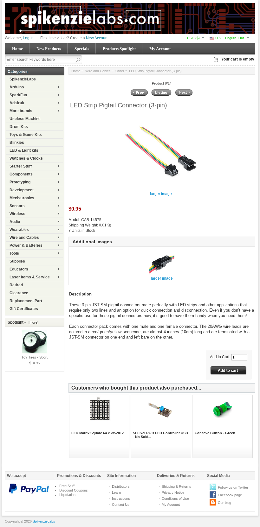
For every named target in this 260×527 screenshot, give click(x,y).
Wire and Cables (24, 237)
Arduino (17, 87)
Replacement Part (26, 301)
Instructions (121, 498)
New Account (97, 38)
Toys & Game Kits (26, 134)
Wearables (19, 229)
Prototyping (20, 182)
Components (21, 174)
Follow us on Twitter (233, 487)
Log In (28, 38)
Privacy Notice (173, 492)
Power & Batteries (26, 245)
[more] (32, 322)
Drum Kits (19, 126)
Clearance (19, 293)
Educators (19, 269)
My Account (160, 48)
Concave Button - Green (215, 433)
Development (22, 190)
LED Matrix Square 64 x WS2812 (97, 433)
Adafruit (17, 103)
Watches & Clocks (26, 158)
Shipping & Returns (176, 486)
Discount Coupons (73, 490)
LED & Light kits (24, 150)
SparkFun (18, 95)
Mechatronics (22, 198)
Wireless (17, 214)
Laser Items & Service (30, 277)
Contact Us (120, 504)
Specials (82, 48)
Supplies (17, 261)
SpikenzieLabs (23, 79)
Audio (15, 221)
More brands (21, 111)
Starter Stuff (21, 166)
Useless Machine (25, 119)
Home (17, 48)
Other (119, 71)
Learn (116, 492)
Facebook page (230, 495)
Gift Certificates (24, 309)
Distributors (121, 486)
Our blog (224, 503)
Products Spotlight (119, 48)
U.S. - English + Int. (229, 38)
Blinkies (17, 142)
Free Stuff (67, 486)
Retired (16, 285)
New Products (48, 48)
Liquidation (67, 495)
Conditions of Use (175, 498)
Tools (14, 253)
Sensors (17, 206)
